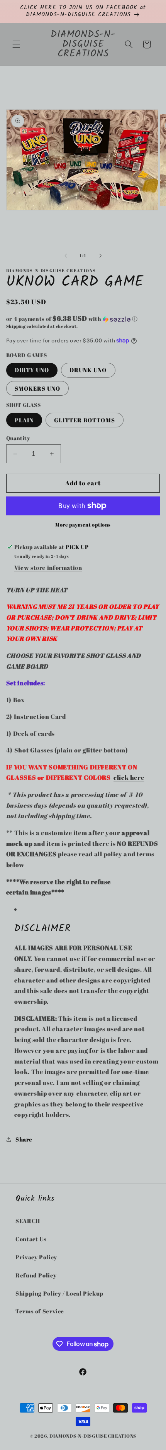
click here (128, 777)
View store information (48, 567)
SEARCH (27, 1221)
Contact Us (30, 1239)
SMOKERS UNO (38, 388)
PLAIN (24, 420)
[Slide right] (100, 255)
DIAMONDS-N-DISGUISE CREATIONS (92, 1436)
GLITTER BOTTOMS (84, 420)
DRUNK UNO (88, 370)
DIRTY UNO (32, 370)
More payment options (83, 525)
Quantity (18, 438)
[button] (16, 44)
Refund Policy (35, 1275)
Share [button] (23, 1139)
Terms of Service (39, 1311)
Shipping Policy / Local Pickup (59, 1293)
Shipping (16, 326)
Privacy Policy (36, 1257)
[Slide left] (65, 255)
